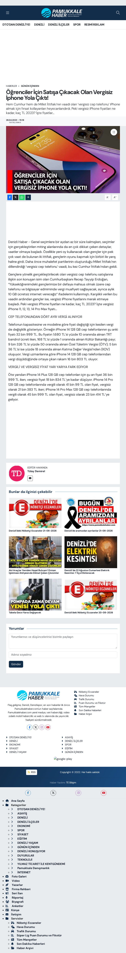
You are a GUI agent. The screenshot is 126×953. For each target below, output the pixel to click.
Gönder (16, 664)
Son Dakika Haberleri (90, 710)
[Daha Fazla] (28, 197)
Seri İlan (17, 893)
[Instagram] (41, 727)
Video (15, 881)
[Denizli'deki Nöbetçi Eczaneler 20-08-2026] (90, 594)
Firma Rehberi (21, 889)
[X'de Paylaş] (15, 197)
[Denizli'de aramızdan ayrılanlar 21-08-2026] (90, 512)
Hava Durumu (86, 695)
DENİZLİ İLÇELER (58, 25)
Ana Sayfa (18, 801)
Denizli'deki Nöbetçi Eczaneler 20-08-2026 (88, 612)
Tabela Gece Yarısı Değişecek (25, 612)
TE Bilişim (71, 782)
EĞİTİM (69, 748)
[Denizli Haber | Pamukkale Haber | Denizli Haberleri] (62, 13)
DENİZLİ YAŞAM (17, 752)
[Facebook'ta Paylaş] (9, 197)
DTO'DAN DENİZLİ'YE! (16, 25)
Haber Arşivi (85, 714)
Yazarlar (17, 885)
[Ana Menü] (7, 13)
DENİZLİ (39, 25)
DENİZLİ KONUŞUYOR (31, 851)
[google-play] (63, 758)
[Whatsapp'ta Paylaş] (22, 197)
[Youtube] (48, 727)
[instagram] (78, 793)
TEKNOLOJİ (24, 859)
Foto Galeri (19, 876)
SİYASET (13, 748)
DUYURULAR (25, 855)
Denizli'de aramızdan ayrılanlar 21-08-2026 (88, 530)
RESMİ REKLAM (94, 25)
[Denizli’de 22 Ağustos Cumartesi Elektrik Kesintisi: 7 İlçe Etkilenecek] (90, 552)
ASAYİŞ (69, 737)
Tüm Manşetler (87, 706)
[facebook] (28, 793)
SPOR (77, 25)
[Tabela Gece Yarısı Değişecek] (35, 594)
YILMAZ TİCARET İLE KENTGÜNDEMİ (41, 864)
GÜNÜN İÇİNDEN (30, 85)
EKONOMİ (14, 744)
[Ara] (118, 13)
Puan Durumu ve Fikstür (92, 703)
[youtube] (103, 793)
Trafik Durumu (86, 699)
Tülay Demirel (36, 471)
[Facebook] (29, 727)
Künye (15, 910)
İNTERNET (24, 872)
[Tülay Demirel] (17, 473)
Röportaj (17, 897)
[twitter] (53, 793)
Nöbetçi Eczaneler (89, 692)
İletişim (16, 914)
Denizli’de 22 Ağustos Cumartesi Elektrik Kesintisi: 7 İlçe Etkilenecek (86, 572)
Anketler (17, 906)
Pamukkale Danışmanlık (33, 868)
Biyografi (17, 902)
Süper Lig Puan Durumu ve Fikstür (39, 935)
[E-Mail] (30, 478)
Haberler (11, 85)
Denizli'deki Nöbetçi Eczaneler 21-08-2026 (33, 530)
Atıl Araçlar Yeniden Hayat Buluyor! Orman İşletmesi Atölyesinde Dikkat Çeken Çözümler (34, 572)
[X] (35, 727)
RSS (33, 772)
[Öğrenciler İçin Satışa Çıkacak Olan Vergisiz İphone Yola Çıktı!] (63, 159)
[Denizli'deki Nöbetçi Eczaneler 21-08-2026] (35, 512)
